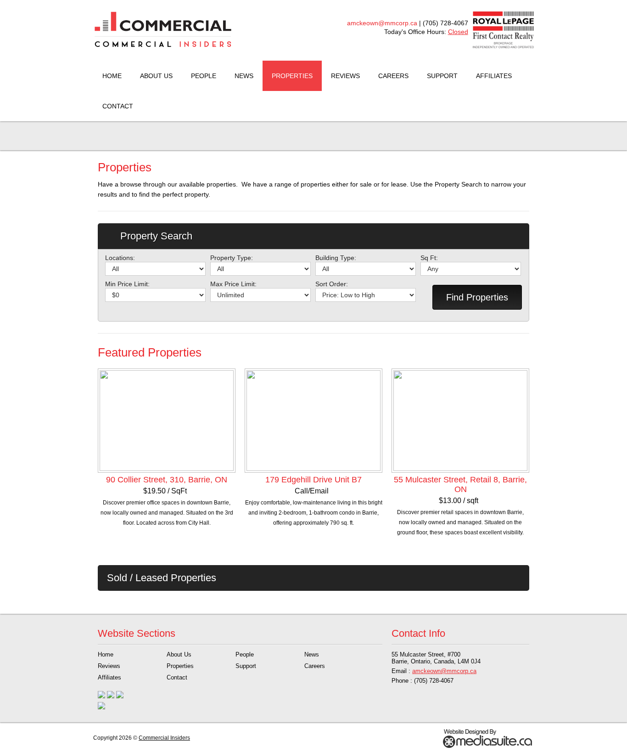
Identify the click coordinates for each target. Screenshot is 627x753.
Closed (458, 31)
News (244, 75)
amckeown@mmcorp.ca (382, 23)
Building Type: (335, 257)
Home (112, 75)
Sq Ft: (429, 257)
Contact (117, 106)
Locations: (120, 257)
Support (442, 75)
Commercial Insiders (164, 738)
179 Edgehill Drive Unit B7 (313, 479)
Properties (292, 75)
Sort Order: (331, 284)
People (203, 75)
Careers (393, 75)
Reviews (345, 75)
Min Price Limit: (127, 284)
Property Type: (231, 257)
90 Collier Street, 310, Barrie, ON (166, 479)
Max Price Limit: (233, 284)
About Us (156, 75)
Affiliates (494, 75)
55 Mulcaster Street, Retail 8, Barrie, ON (460, 484)
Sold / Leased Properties (161, 577)
